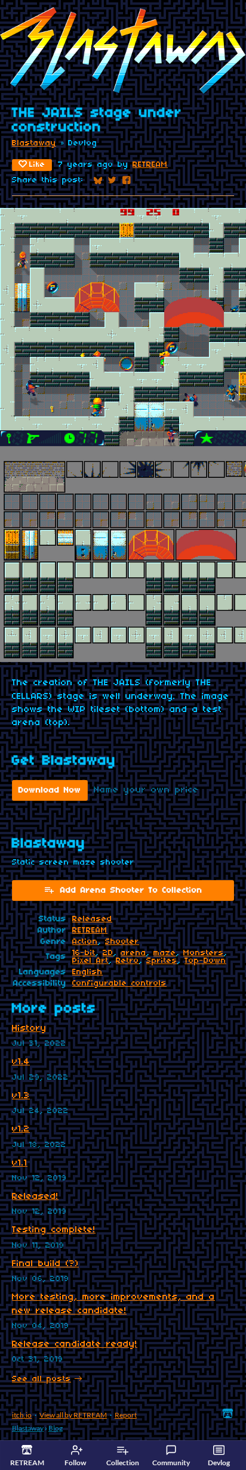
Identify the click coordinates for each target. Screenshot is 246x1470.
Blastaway (34, 143)
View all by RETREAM (73, 1414)
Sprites (161, 961)
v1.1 (19, 1163)
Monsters (203, 953)
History (29, 1028)
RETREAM (150, 165)
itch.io (22, 1414)
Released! (35, 1196)
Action (85, 942)
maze (164, 953)
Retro (127, 961)
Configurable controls (119, 983)
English (87, 972)
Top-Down (205, 961)
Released (92, 919)
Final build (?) (45, 1264)
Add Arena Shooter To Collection (131, 890)
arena (133, 953)
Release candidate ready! (74, 1344)
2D (108, 953)
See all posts (41, 1379)
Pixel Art (90, 961)
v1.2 (21, 1129)
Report (126, 1414)
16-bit (84, 953)
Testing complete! (54, 1230)
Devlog (219, 1462)
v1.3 (21, 1096)
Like (37, 164)
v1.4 (21, 1062)
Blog (55, 1428)
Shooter (122, 942)
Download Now (50, 790)
